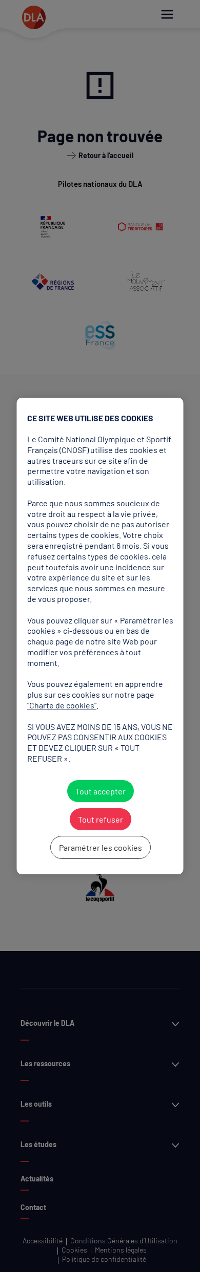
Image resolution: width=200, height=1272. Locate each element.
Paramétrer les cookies (100, 847)
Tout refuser (100, 819)
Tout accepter (100, 791)
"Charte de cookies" (61, 705)
